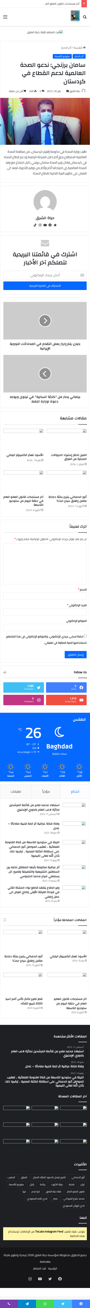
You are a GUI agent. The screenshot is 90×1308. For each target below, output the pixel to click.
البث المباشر (39, 1268)
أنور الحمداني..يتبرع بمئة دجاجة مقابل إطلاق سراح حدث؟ (68, 499)
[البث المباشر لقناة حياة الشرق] (45, 33)
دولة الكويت (57, 1184)
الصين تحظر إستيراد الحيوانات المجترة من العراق (69, 457)
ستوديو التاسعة (62, 56)
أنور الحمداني (78, 1177)
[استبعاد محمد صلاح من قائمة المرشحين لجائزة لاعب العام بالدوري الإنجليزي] (74, 811)
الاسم (82, 589)
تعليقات (16, 791)
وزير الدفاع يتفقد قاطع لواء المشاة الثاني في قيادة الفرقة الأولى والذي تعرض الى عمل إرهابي (33, 892)
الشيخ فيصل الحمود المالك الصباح (49, 1177)
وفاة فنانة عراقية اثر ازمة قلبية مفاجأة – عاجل (33, 826)
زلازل (32, 1184)
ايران (82, 1184)
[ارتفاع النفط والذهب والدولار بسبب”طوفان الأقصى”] (16, 1146)
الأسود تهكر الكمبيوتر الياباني (24, 455)
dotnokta (45, 1261)
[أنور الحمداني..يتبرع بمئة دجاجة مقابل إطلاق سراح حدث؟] (67, 481)
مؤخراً (46, 791)
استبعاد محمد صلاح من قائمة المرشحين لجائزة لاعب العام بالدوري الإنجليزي (34, 807)
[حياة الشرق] (75, 16)
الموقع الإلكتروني (76, 620)
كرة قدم (36, 1191)
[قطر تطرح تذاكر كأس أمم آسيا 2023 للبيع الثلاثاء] (22, 984)
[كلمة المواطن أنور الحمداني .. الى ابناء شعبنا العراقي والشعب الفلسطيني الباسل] (45, 1146)
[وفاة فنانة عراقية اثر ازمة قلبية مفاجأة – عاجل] (74, 829)
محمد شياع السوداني (74, 1198)
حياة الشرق (74, 91)
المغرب (11, 1177)
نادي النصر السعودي (37, 1198)
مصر (55, 1198)
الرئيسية (78, 47)
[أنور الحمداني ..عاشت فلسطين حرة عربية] (73, 1146)
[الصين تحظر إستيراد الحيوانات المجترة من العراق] (67, 440)
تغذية (72, 1184)
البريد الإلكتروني (77, 605)
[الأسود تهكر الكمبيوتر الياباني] (23, 440)
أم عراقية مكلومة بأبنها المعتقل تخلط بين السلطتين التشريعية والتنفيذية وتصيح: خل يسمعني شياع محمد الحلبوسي (32, 872)
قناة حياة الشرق (53, 1191)
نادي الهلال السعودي (74, 1205)
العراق (24, 1177)
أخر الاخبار (66, 47)
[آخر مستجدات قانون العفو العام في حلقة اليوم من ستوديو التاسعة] (23, 481)
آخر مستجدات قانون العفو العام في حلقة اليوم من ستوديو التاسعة (40, 3)
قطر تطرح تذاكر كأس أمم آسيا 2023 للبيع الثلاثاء (23, 1001)
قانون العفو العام (76, 1191)
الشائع (75, 791)
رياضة (42, 1184)
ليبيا (24, 1191)
